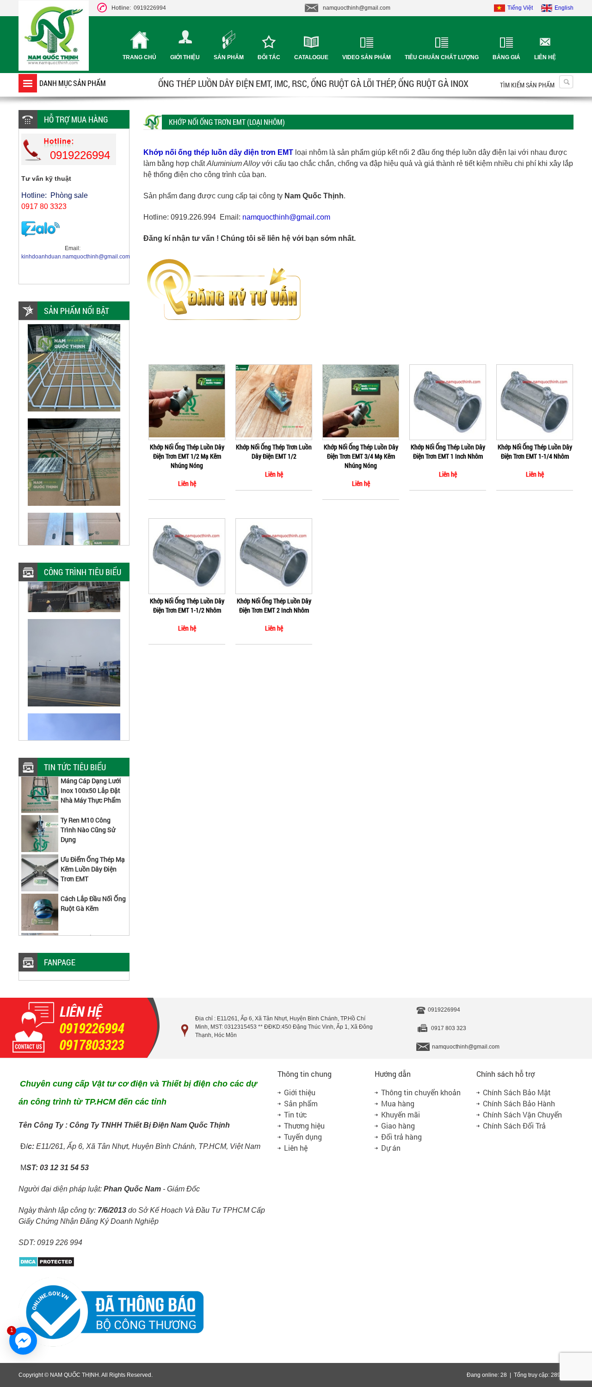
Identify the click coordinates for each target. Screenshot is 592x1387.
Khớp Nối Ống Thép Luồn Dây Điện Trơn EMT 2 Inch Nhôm (274, 605)
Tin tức (295, 1114)
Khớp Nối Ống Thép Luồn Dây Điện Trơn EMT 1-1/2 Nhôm (187, 605)
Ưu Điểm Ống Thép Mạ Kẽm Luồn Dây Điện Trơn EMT (93, 858)
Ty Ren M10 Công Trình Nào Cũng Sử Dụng (88, 818)
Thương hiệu (304, 1125)
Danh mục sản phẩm (72, 83)
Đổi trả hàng (401, 1137)
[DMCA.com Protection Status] (46, 1265)
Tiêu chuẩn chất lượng (442, 57)
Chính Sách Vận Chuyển (522, 1114)
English (564, 8)
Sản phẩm (229, 57)
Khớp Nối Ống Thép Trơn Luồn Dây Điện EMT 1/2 (274, 451)
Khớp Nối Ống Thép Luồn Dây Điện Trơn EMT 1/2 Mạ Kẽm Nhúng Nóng (187, 456)
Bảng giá (506, 57)
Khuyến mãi (400, 1114)
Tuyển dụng (303, 1137)
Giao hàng (398, 1125)
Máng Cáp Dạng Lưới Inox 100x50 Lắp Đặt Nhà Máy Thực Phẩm (91, 779)
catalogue (311, 57)
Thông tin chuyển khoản (421, 1092)
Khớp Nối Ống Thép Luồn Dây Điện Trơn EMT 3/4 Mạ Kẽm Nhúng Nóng (361, 456)
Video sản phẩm (366, 57)
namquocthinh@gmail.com (286, 217)
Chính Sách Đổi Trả (514, 1125)
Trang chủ (139, 57)
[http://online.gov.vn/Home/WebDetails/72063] (111, 1345)
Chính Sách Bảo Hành (519, 1103)
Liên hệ (545, 57)
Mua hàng (397, 1103)
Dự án (391, 1148)
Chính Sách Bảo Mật (517, 1092)
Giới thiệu (185, 57)
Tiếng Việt (520, 8)
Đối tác (269, 57)
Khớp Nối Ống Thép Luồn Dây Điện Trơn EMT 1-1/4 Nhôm (535, 451)
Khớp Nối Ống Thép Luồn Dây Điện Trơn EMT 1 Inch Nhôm (448, 451)
